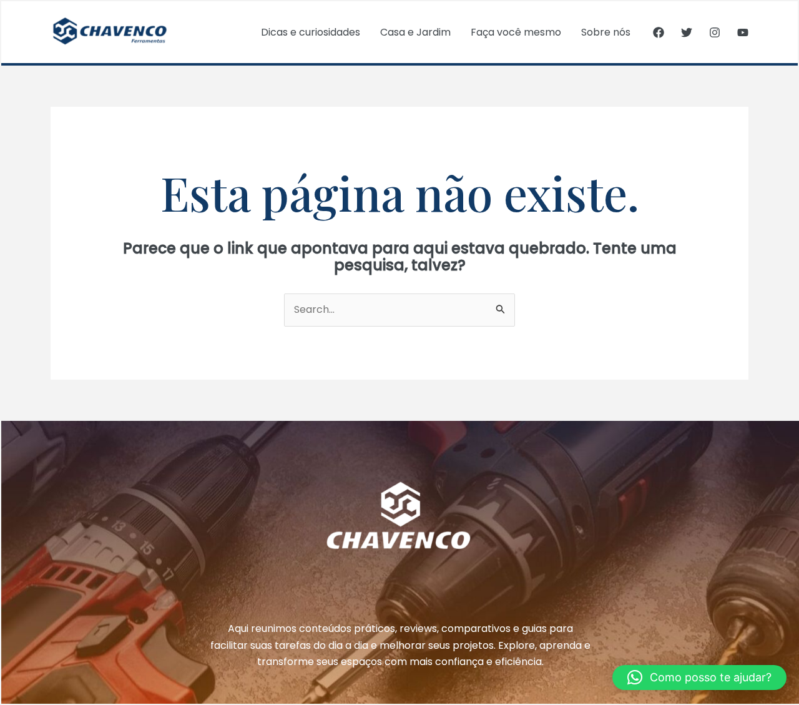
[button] (699, 677)
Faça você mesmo (516, 32)
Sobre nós (605, 32)
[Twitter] (686, 32)
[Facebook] (658, 32)
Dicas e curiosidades (310, 32)
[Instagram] (714, 32)
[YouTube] (742, 32)
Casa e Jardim (415, 32)
